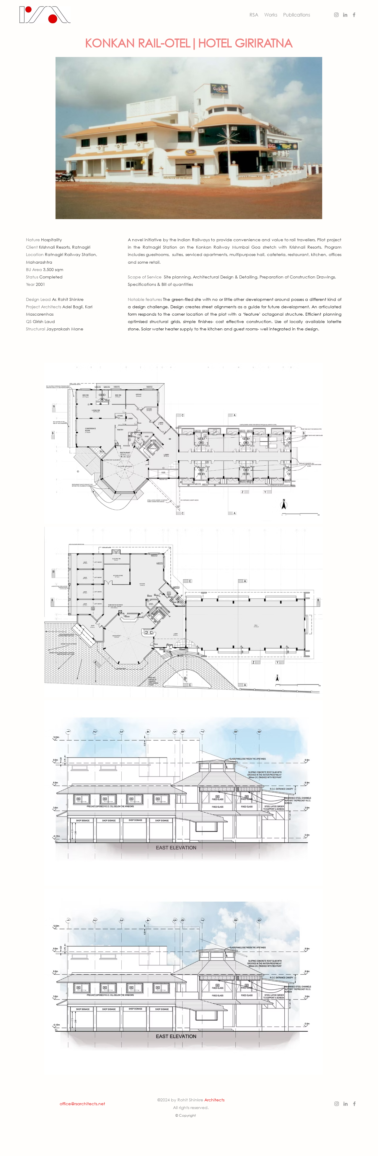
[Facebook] (354, 15)
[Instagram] (336, 15)
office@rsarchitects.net (82, 1103)
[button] (270, 14)
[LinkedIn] (345, 15)
